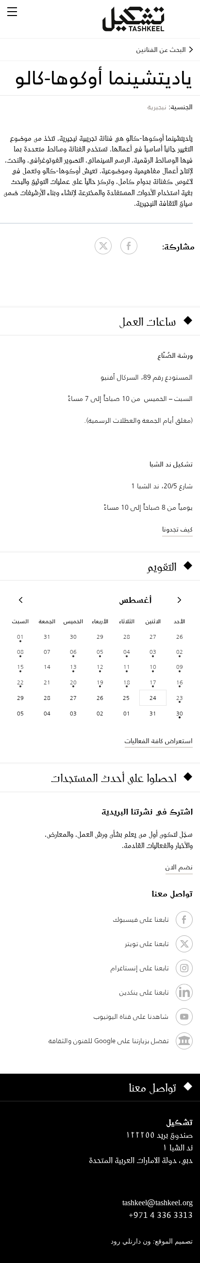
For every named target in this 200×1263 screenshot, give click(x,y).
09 (179, 666)
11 (126, 666)
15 (20, 666)
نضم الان (179, 867)
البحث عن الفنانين (161, 49)
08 (20, 651)
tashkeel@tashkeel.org (157, 1202)
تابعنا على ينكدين (143, 992)
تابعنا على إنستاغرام (139, 968)
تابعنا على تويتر (146, 943)
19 (100, 682)
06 (73, 651)
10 (153, 666)
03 (153, 651)
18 (126, 682)
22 (20, 682)
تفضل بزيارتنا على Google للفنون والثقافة (108, 1040)
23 (179, 697)
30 (179, 713)
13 (73, 666)
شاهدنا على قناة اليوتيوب (131, 1016)
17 (153, 682)
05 (100, 651)
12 (100, 666)
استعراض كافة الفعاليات (159, 740)
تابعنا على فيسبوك (140, 919)
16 (179, 682)
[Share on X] (103, 245)
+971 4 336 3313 (161, 1215)
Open (12, 11)
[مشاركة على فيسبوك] (128, 245)
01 (20, 636)
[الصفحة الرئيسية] (145, 19)
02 (179, 651)
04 (126, 651)
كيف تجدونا (177, 529)
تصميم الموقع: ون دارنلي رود (152, 1242)
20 (73, 682)
